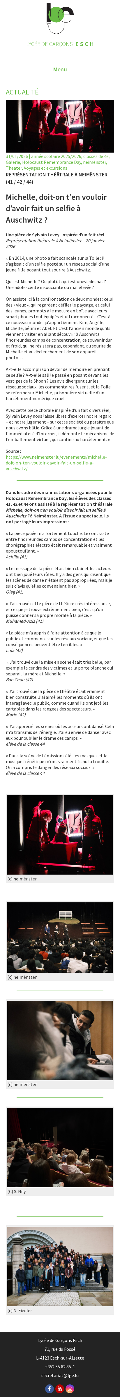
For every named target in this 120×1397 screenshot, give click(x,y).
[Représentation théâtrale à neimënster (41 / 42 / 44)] (60, 873)
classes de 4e (96, 156)
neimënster (94, 162)
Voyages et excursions (45, 168)
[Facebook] (49, 1388)
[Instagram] (70, 1388)
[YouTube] (59, 1388)
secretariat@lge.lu (60, 1375)
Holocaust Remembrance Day (51, 162)
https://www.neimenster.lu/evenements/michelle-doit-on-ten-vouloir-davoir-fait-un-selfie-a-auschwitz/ (56, 463)
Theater (14, 168)
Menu (60, 69)
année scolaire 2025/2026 (56, 156)
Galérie (13, 162)
